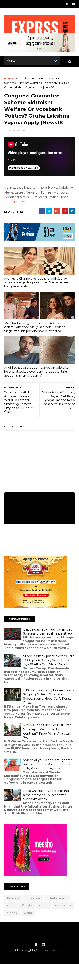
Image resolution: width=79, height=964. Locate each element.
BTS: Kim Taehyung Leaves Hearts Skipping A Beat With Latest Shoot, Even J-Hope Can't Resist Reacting (48, 696)
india (10, 905)
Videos (12, 912)
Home (8, 78)
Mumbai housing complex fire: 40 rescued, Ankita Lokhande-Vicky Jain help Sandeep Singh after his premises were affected (35, 327)
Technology (63, 905)
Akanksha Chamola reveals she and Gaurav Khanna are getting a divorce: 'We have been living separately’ (37, 282)
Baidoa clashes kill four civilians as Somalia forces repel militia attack (47, 632)
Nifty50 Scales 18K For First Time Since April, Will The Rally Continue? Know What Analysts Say (47, 731)
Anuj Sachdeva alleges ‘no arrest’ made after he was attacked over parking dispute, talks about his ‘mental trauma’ (37, 371)
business (13, 898)
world (28, 912)
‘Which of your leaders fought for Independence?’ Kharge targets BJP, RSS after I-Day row (47, 764)
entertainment (25, 78)
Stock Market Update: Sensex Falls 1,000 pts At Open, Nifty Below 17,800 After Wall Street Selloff (48, 660)
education (33, 898)
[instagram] (67, 4)
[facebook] (73, 4)
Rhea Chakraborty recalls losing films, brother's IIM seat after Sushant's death (46, 795)
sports (43, 905)
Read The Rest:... (17, 202)
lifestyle (26, 905)
